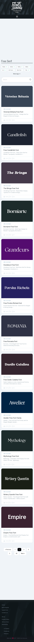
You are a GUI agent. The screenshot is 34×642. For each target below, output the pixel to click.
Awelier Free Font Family (12, 418)
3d (4, 70)
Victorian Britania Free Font (13, 112)
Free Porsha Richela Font (12, 303)
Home (3, 605)
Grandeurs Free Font (11, 265)
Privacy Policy (5, 619)
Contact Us (5, 612)
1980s (27, 66)
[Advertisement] (17, 39)
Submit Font (5, 610)
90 (16, 553)
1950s (20, 66)
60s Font (19, 70)
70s (27, 70)
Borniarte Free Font (10, 227)
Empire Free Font (9, 533)
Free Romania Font (10, 341)
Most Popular (5, 607)
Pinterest (6, 633)
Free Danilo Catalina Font (12, 380)
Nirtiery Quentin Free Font (12, 495)
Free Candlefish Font (11, 150)
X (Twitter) (6, 628)
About (3, 616)
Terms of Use (5, 622)
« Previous (8, 549)
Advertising (5, 624)
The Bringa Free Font (11, 188)
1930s (12, 66)
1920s (4, 66)
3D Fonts (11, 70)
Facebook (6, 631)
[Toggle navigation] (17, 16)
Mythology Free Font (11, 456)
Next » (23, 553)
